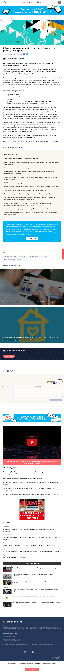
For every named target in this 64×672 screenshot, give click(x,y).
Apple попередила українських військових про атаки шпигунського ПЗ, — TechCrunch (29, 489)
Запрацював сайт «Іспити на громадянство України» (21, 159)
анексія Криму (8, 256)
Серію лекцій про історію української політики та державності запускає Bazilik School (31, 186)
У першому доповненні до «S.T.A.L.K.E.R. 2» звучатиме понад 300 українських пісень (30, 483)
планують (21, 141)
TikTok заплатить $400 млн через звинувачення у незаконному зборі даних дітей (30, 538)
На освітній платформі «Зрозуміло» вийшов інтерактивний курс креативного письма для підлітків (31, 163)
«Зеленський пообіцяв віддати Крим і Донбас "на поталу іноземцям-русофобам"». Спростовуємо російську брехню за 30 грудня (30, 198)
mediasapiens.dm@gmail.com (13, 640)
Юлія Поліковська (17, 58)
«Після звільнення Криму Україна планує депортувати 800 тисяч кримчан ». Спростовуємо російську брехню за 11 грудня (28, 204)
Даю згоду (32, 669)
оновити (59, 379)
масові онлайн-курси (9, 259)
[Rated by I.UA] (28, 652)
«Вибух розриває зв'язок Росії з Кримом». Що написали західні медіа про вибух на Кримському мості (30, 213)
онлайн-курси (34, 256)
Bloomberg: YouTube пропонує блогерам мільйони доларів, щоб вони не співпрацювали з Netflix (28, 473)
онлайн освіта (43, 256)
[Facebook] (24, 54)
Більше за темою (11, 266)
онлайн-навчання (23, 256)
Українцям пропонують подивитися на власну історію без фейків (25, 190)
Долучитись (32, 238)
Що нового (14, 18)
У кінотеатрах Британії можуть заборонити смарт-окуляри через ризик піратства (28, 530)
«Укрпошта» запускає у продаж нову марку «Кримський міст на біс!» (26, 209)
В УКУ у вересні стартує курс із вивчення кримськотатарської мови (26, 183)
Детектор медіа (32, 563)
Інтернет (8, 18)
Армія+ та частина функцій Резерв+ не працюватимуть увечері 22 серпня (29, 545)
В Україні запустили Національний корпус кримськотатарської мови (26, 168)
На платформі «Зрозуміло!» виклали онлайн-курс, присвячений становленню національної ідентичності (29, 173)
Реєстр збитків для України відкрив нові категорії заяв (22, 478)
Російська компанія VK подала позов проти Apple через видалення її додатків (31, 551)
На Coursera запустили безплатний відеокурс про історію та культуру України (29, 194)
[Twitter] (27, 54)
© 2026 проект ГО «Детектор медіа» (11, 639)
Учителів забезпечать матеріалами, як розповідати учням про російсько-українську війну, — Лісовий (31, 178)
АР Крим (19, 259)
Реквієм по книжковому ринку (14, 557)
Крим (15, 256)
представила (31, 69)
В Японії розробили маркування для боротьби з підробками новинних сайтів (30, 494)
